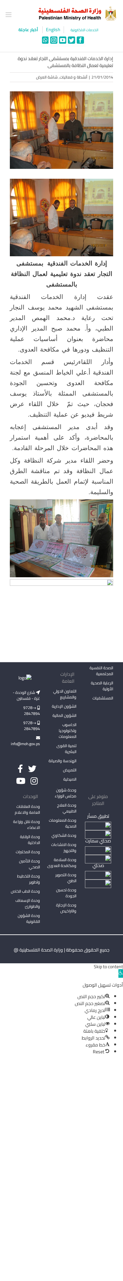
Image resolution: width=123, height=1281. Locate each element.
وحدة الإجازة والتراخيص (66, 908)
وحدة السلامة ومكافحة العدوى (61, 862)
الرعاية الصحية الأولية (102, 686)
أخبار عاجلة (28, 30)
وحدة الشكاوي (63, 835)
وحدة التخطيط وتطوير (28, 879)
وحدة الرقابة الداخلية (30, 839)
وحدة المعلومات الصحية (62, 823)
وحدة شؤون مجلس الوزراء (65, 793)
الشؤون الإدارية (64, 706)
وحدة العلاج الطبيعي (66, 808)
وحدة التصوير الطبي (65, 877)
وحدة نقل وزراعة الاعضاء (26, 824)
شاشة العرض (47, 77)
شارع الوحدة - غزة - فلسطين (26, 695)
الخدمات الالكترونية (84, 30)
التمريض (69, 770)
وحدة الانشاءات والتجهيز (63, 847)
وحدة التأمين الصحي (29, 864)
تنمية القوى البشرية (66, 748)
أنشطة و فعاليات (73, 77)
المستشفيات (102, 698)
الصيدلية (69, 779)
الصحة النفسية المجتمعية (101, 671)
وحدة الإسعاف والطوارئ (27, 903)
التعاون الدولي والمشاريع (64, 694)
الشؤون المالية (64, 715)
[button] (120, 973)
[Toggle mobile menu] (9, 14)
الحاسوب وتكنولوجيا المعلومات (67, 730)
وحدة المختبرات (28, 852)
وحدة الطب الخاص (25, 891)
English (53, 29)
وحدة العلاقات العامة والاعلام (27, 809)
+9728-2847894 (31, 710)
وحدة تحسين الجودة (66, 893)
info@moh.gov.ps (25, 743)
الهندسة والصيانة (62, 761)
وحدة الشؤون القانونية (29, 918)
